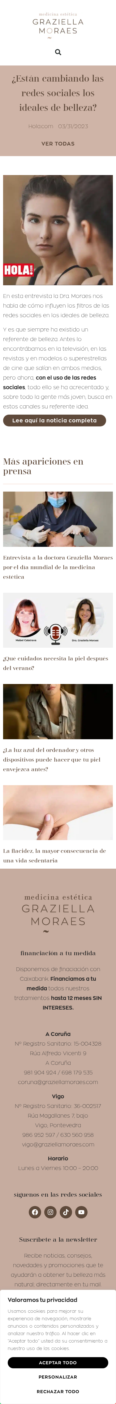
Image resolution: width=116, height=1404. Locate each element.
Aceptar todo (58, 1362)
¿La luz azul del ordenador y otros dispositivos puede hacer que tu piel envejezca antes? (52, 760)
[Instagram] (50, 1212)
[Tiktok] (66, 1212)
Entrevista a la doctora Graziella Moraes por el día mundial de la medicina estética (58, 567)
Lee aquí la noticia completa (54, 420)
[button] (58, 52)
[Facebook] (35, 1212)
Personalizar (58, 1377)
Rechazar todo (58, 1391)
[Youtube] (81, 1212)
